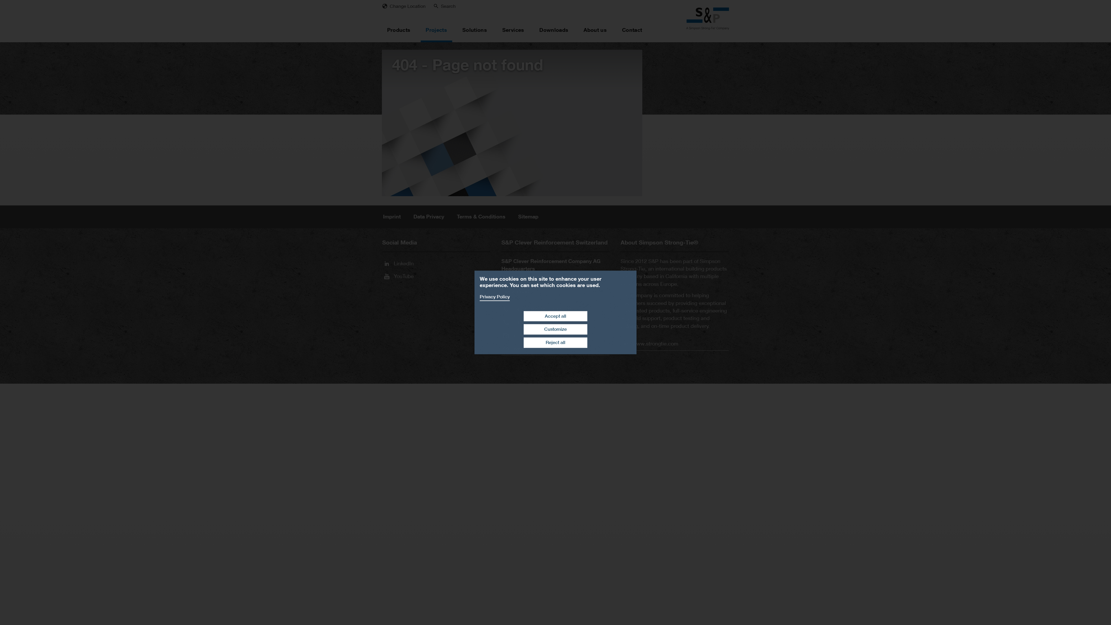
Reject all (555, 342)
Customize (555, 329)
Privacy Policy (495, 296)
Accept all (555, 316)
